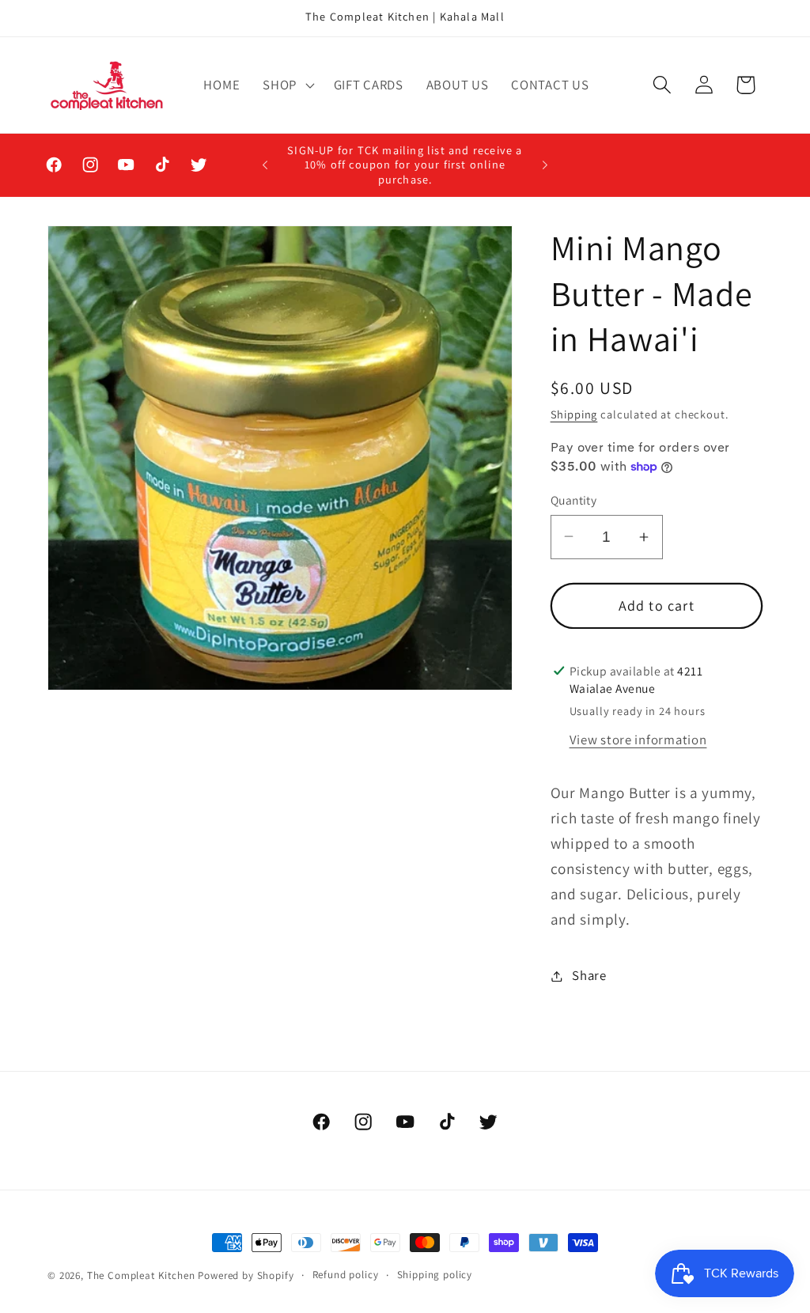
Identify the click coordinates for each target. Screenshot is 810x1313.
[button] (287, 84)
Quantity (574, 500)
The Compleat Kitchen (141, 1275)
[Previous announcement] (265, 165)
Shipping (574, 414)
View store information (638, 739)
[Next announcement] (545, 165)
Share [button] (589, 975)
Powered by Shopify (245, 1275)
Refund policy (345, 1274)
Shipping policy (435, 1274)
